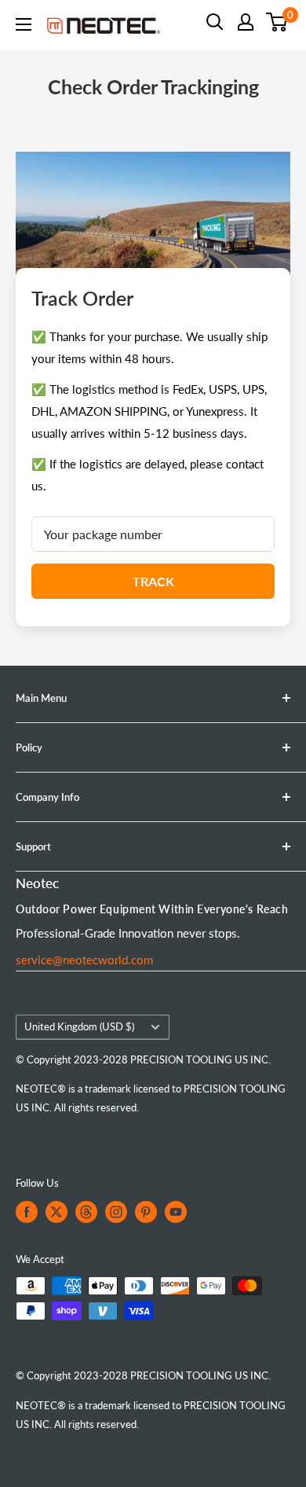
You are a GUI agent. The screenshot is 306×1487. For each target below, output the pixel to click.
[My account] (245, 22)
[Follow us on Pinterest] (146, 1212)
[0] (277, 22)
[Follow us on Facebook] (27, 1212)
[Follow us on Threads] (86, 1212)
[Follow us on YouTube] (176, 1212)
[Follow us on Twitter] (56, 1212)
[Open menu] (23, 24)
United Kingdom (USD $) (79, 1026)
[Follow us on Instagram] (116, 1212)
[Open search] (215, 22)
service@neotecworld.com (84, 960)
